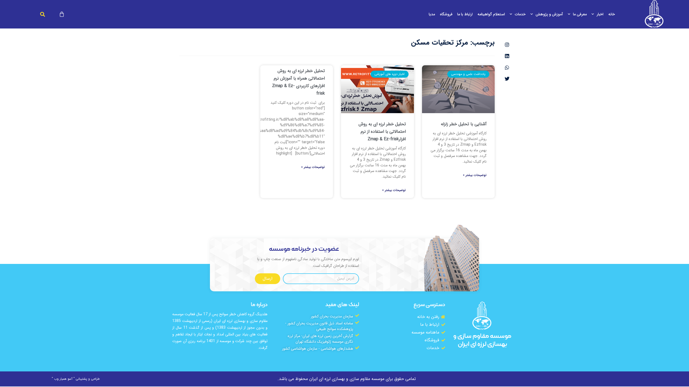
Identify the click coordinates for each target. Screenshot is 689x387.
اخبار (600, 14)
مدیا (432, 14)
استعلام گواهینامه (491, 14)
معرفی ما (580, 14)
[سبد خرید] (61, 14)
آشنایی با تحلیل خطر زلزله (464, 124)
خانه (611, 14)
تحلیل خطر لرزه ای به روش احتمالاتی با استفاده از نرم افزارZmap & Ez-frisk (382, 131)
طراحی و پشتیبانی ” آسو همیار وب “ (76, 378)
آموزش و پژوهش (549, 14)
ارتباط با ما (465, 14)
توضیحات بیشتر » (475, 175)
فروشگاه (446, 14)
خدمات (520, 14)
